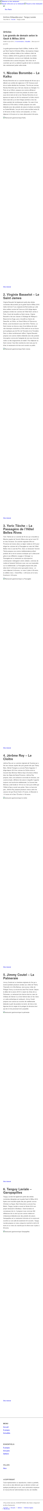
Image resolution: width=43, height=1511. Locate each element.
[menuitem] (5, 1507)
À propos (6, 1430)
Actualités (27, 41)
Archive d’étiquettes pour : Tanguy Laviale (19, 17)
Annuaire (6, 1450)
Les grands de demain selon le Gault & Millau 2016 (20, 37)
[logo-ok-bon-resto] (17, 9)
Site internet (7, 287)
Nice (5, 1468)
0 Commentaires (19, 41)
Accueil (5, 1427)
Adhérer (6, 1453)
